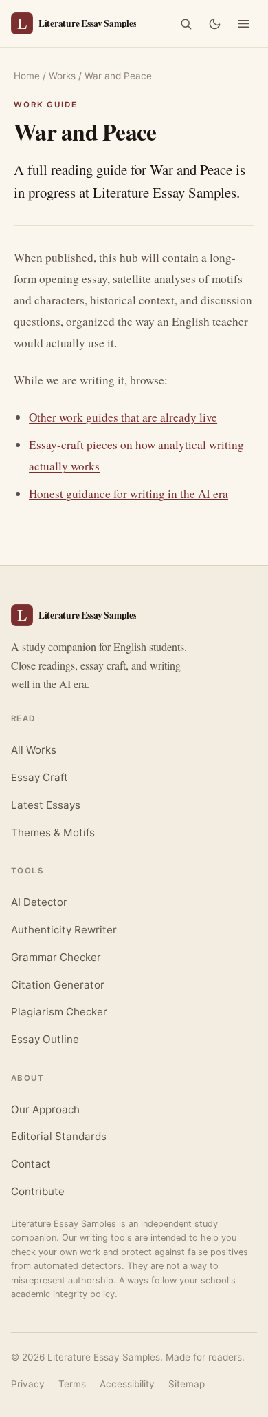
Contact (31, 1163)
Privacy (28, 1383)
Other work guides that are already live (123, 417)
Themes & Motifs (53, 832)
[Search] (185, 23)
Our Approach (45, 1109)
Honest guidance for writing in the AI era (128, 493)
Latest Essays (45, 804)
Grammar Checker (56, 957)
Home (27, 75)
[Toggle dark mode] (214, 23)
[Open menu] (243, 23)
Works (62, 75)
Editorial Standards (59, 1136)
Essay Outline (45, 1039)
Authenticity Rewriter (64, 929)
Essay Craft (39, 777)
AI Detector (39, 902)
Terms (72, 1383)
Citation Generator (57, 984)
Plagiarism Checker (59, 1011)
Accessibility (127, 1383)
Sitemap (186, 1383)
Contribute (38, 1191)
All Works (33, 749)
